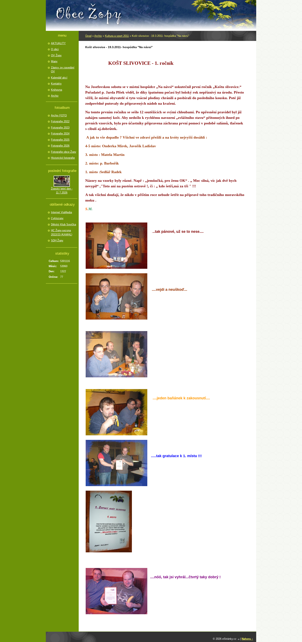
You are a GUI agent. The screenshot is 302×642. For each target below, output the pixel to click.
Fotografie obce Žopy (63, 151)
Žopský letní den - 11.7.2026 (62, 190)
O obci (55, 49)
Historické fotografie (63, 157)
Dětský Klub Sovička (63, 224)
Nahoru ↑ (247, 638)
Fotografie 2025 (60, 139)
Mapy (54, 61)
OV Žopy (56, 55)
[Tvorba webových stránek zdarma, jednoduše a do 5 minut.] (238, 639)
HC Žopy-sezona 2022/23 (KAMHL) (61, 232)
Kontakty (56, 83)
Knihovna (56, 89)
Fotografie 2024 (60, 133)
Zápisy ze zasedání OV (62, 69)
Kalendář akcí (59, 77)
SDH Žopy (57, 240)
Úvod (88, 35)
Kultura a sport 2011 (117, 35)
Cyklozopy (57, 218)
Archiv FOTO (59, 115)
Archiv (98, 35)
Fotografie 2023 (60, 127)
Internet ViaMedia (61, 212)
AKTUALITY (58, 43)
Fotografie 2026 (60, 145)
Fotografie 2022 (60, 121)
